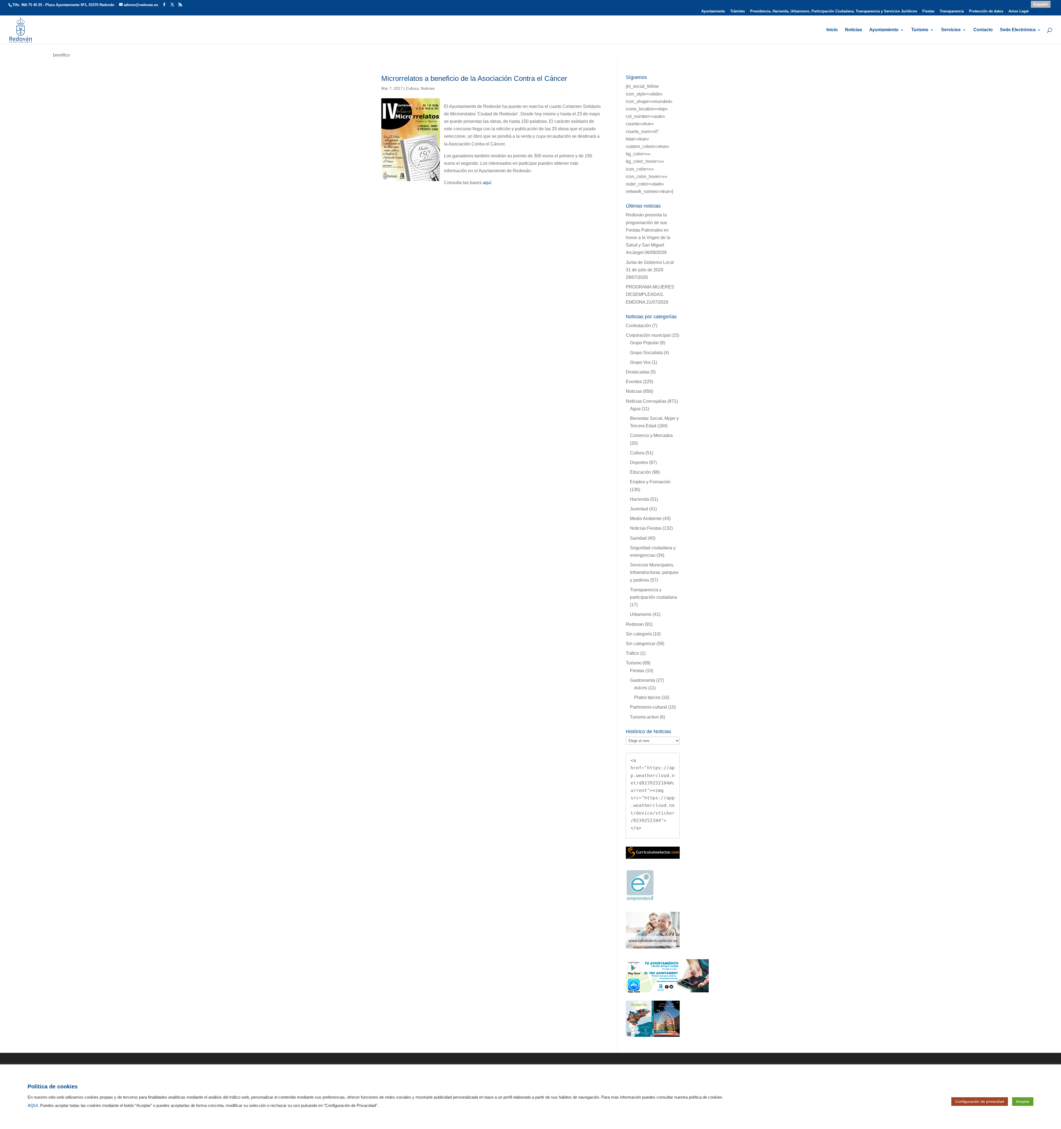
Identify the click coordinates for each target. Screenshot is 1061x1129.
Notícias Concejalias (646, 401)
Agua (635, 408)
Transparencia (952, 11)
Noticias (853, 30)
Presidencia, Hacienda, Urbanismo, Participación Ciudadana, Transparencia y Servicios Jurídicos (833, 11)
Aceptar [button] (1023, 1101)
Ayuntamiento (713, 11)
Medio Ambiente (646, 518)
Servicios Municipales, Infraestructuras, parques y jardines (654, 572)
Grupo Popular (644, 342)
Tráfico (632, 653)
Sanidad (638, 538)
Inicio (832, 30)
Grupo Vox (640, 362)
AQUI (33, 1105)
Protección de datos (986, 11)
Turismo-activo (644, 717)
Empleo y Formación (650, 481)
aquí (487, 182)
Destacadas (637, 372)
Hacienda (639, 499)
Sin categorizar (640, 643)
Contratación (638, 325)
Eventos (634, 381)
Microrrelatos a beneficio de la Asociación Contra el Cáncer (474, 78)
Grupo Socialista (646, 352)
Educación (640, 472)
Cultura (412, 88)
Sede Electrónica (1018, 30)
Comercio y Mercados (651, 435)
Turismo (919, 30)
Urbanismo (641, 614)
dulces (640, 687)
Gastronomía (642, 680)
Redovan (635, 624)
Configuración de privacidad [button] (979, 1101)
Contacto (983, 30)
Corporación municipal (648, 335)
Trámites (737, 11)
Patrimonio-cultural (648, 707)
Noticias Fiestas (645, 528)
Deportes (639, 462)
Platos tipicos (647, 697)
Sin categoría (639, 634)
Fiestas (928, 11)
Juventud (639, 509)
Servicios (951, 30)
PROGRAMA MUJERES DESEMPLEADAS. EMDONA (650, 294)
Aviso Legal (1019, 11)
